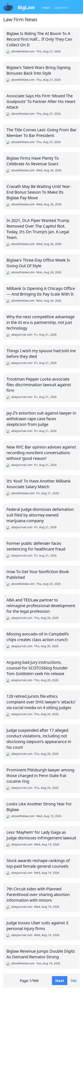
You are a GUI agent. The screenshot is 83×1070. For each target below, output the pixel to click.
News (46, 8)
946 (74, 980)
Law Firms (61, 8)
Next (59, 980)
